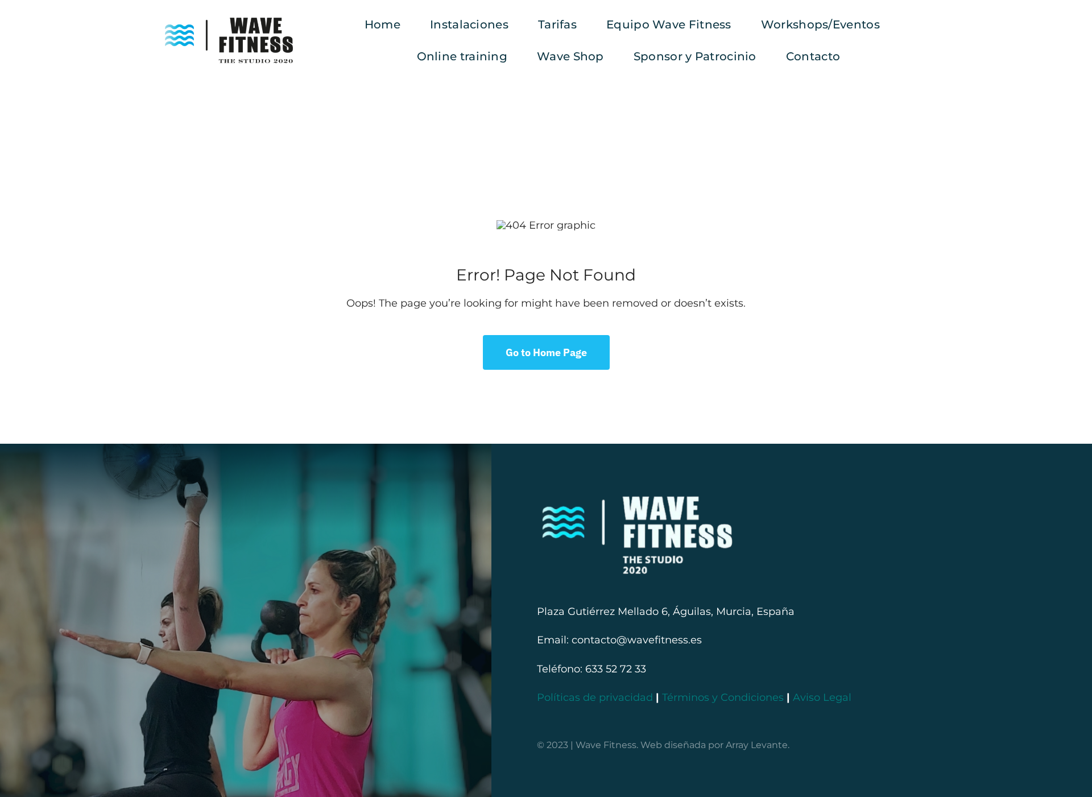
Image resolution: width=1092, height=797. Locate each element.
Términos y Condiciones (723, 697)
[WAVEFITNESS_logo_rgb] (229, 22)
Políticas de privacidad (595, 697)
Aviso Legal (822, 697)
